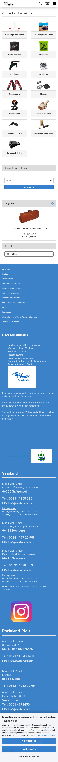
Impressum (6, 312)
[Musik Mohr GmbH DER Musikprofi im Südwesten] (7, 3)
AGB (4, 307)
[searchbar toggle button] (40, 3)
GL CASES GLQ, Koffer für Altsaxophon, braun (29, 228)
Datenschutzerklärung (46, 735)
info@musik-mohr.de (20, 542)
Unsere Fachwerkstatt (11, 284)
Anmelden (29, 187)
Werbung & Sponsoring (11, 298)
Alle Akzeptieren (29, 741)
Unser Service (7, 279)
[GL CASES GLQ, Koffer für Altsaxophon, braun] (29, 216)
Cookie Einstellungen (10, 321)
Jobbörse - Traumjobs (11, 293)
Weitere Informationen (29, 756)
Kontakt (5, 274)
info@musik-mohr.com (21, 503)
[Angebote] (52, 203)
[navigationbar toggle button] (54, 3)
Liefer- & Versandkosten (11, 288)
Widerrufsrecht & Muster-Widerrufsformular (19, 317)
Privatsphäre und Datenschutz (14, 303)
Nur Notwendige (29, 749)
